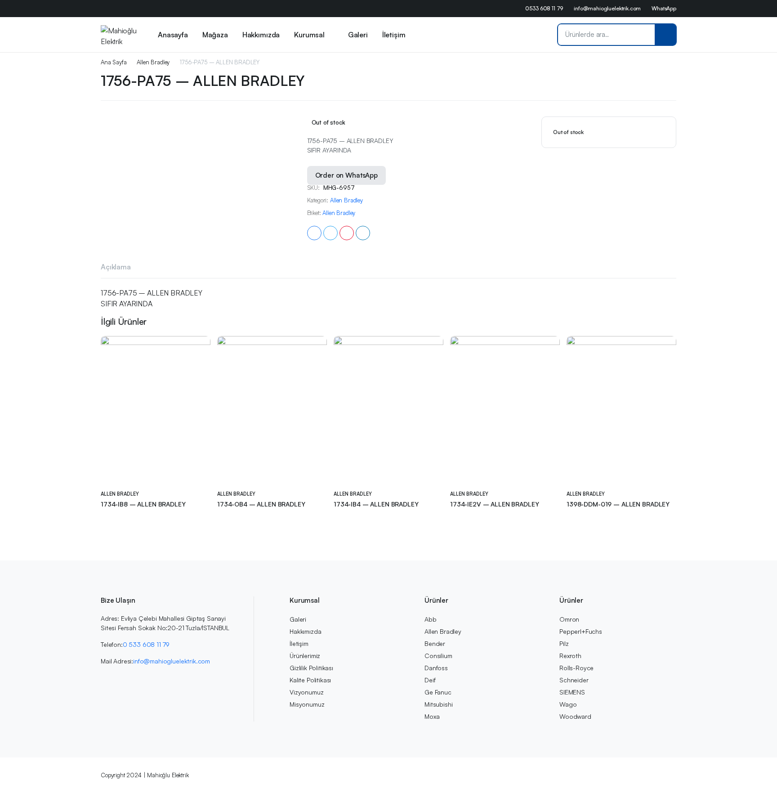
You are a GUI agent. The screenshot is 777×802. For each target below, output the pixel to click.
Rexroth (570, 655)
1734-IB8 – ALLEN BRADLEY (143, 504)
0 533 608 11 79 (146, 644)
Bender (434, 643)
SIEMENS (572, 692)
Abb (430, 619)
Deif (429, 680)
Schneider (574, 680)
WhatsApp (664, 8)
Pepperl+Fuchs (580, 631)
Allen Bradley (153, 62)
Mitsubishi (438, 704)
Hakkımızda (261, 34)
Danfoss (436, 668)
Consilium (438, 655)
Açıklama (116, 266)
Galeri (358, 34)
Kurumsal (309, 34)
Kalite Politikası (310, 680)
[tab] (116, 268)
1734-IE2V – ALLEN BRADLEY (494, 504)
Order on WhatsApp (346, 175)
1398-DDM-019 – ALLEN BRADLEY (618, 504)
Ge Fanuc (437, 692)
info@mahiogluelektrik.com (607, 8)
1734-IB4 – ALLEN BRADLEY (376, 504)
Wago (567, 704)
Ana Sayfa (114, 62)
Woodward (575, 716)
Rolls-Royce (576, 668)
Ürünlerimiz (305, 655)
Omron (569, 619)
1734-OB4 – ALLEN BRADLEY (261, 504)
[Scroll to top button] (757, 782)
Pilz (563, 643)
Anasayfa (173, 34)
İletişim (394, 34)
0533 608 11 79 (544, 8)
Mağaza (215, 34)
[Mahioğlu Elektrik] (119, 34)
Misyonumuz (307, 704)
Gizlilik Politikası (311, 668)
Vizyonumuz (306, 692)
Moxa (431, 716)
